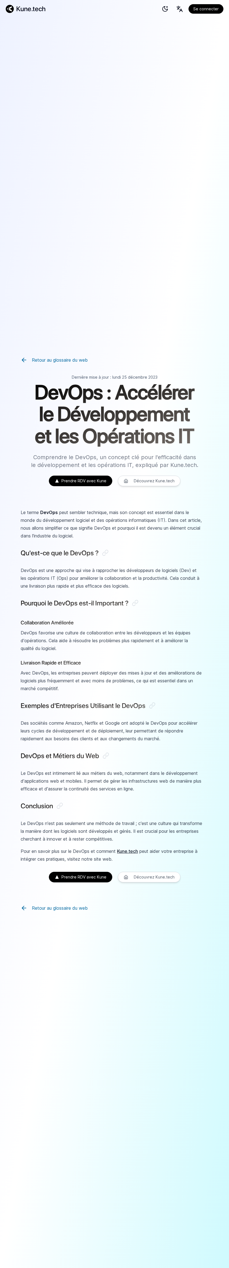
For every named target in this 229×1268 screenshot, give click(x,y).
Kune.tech (127, 851)
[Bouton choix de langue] (179, 8)
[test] (165, 8)
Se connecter (206, 8)
